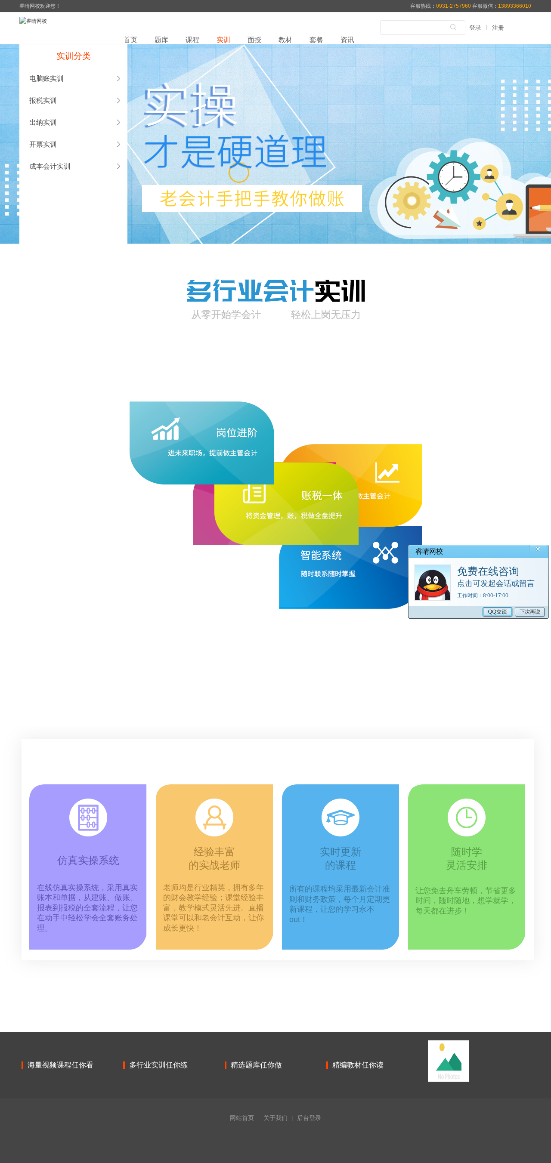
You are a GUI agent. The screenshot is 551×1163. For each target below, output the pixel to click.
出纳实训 (43, 122)
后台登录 (309, 1117)
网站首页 (242, 1117)
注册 (498, 27)
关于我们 (275, 1117)
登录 (475, 27)
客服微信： (501, 6)
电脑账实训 (46, 78)
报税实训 (43, 100)
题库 (161, 39)
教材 (285, 39)
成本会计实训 (50, 166)
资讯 (347, 39)
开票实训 (43, 144)
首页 (130, 39)
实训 (223, 39)
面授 (254, 39)
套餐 (316, 39)
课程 (192, 39)
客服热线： (441, 6)
